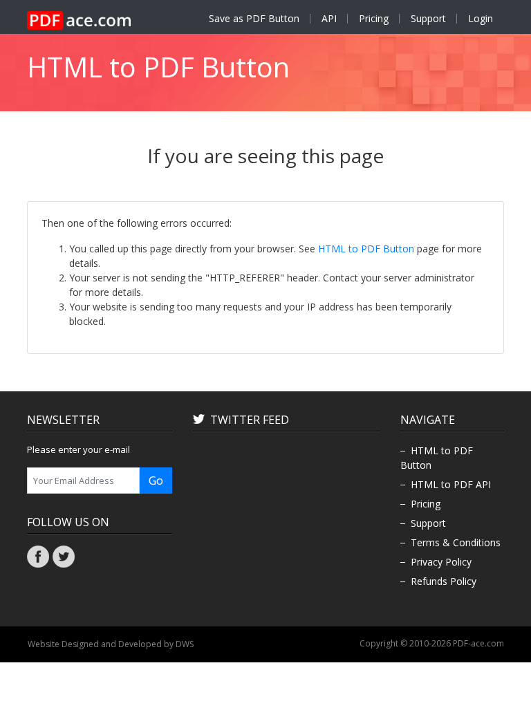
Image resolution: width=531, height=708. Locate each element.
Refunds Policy (443, 581)
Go (156, 480)
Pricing (374, 18)
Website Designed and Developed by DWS (111, 644)
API (329, 18)
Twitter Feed (249, 419)
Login (480, 18)
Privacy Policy (441, 561)
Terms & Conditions (456, 542)
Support (428, 18)
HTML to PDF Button (366, 248)
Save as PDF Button (254, 18)
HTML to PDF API (451, 484)
